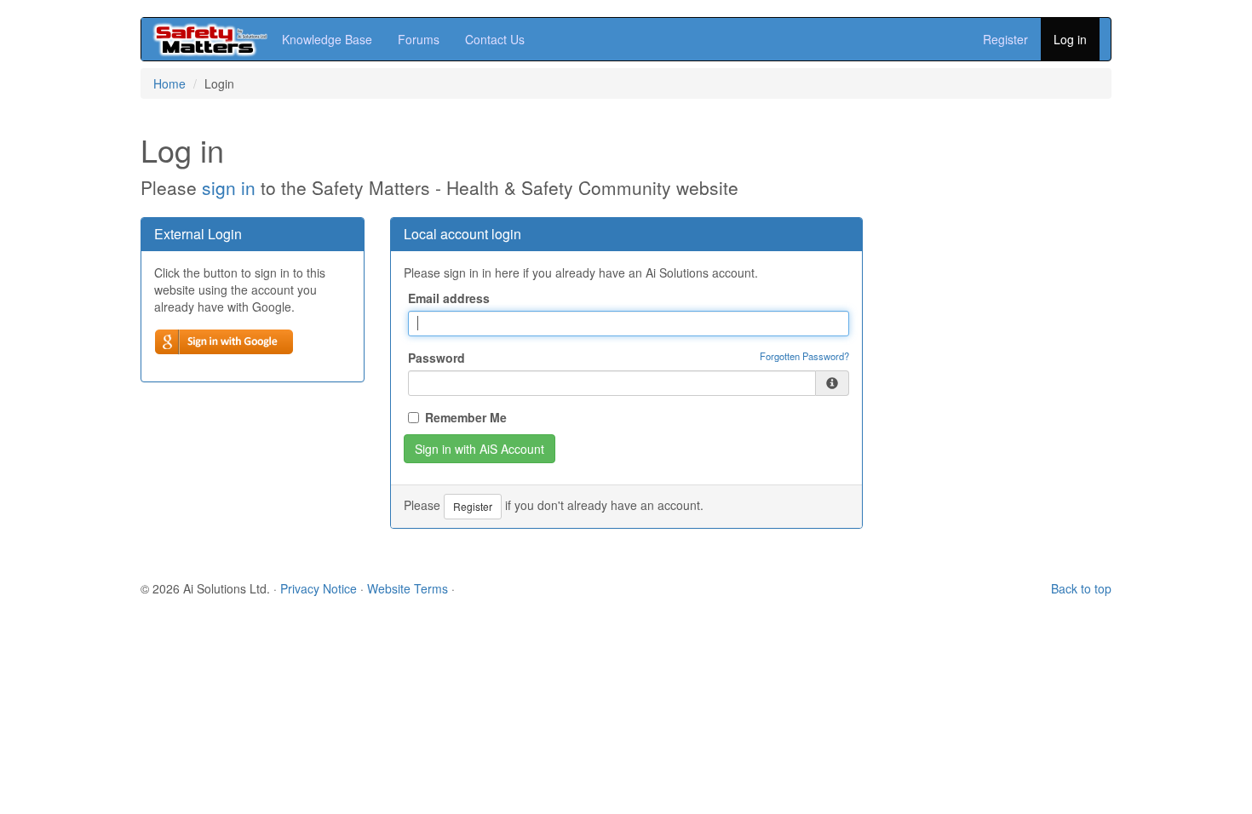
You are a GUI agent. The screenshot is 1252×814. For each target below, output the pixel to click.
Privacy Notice (318, 588)
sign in (229, 187)
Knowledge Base (327, 39)
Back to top (1081, 588)
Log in (1070, 39)
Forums (418, 39)
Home (169, 83)
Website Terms (407, 588)
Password (436, 357)
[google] (224, 342)
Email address (449, 298)
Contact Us (495, 39)
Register (1005, 39)
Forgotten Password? (804, 356)
